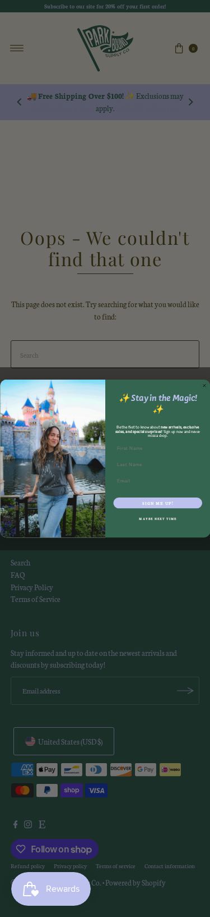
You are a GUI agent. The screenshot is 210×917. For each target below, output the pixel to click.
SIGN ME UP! (157, 503)
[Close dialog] (204, 385)
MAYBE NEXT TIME (157, 519)
